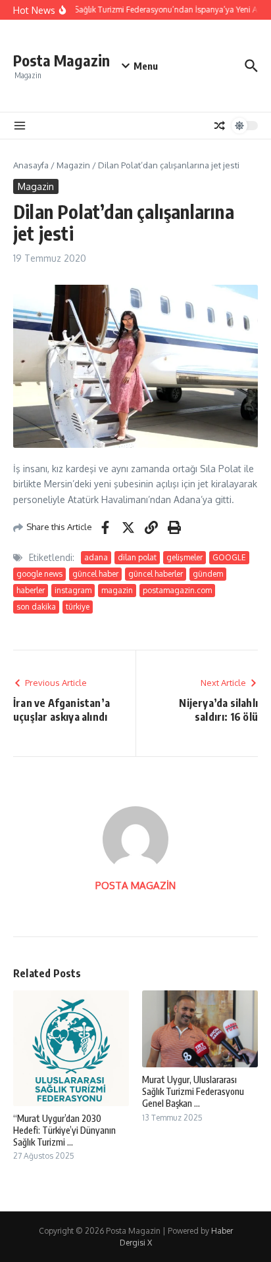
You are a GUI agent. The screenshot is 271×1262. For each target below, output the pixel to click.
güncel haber (95, 574)
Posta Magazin (61, 60)
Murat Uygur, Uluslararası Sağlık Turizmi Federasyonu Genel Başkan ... (193, 1091)
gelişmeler (184, 557)
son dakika (36, 607)
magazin (117, 590)
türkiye (77, 607)
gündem (208, 574)
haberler (30, 590)
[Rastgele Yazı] (219, 125)
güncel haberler (155, 574)
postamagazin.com (177, 590)
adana (96, 557)
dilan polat (137, 557)
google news (39, 574)
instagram (73, 590)
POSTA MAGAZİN (135, 885)
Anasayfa (31, 165)
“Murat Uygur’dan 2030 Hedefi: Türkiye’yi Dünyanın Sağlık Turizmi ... (64, 1130)
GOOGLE (229, 557)
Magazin (73, 165)
